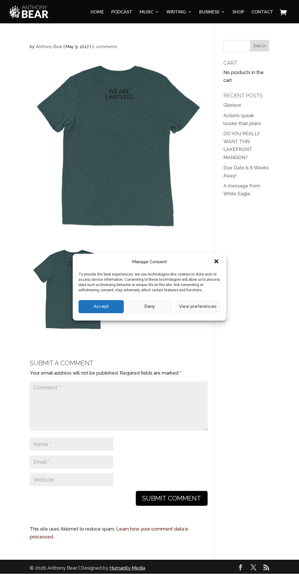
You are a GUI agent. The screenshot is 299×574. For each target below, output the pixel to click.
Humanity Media (127, 568)
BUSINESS (209, 12)
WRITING (176, 12)
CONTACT (262, 12)
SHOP (238, 12)
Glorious (232, 105)
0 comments (104, 46)
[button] (216, 261)
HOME (97, 12)
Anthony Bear (49, 46)
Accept (101, 306)
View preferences (198, 306)
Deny (149, 306)
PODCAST (121, 12)
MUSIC (146, 12)
